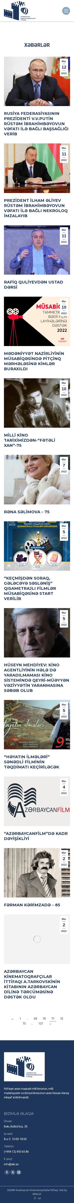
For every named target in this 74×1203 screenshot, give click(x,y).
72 (61, 1018)
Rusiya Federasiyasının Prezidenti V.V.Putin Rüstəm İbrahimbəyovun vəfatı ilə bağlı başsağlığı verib (36, 123)
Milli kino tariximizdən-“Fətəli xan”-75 (29, 440)
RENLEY (37, 1194)
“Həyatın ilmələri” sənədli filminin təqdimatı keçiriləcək (31, 761)
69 (35, 1018)
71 (52, 1018)
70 (44, 1018)
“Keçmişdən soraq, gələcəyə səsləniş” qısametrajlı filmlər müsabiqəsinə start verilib (30, 588)
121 (40, 1023)
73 (24, 1023)
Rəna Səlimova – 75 (27, 512)
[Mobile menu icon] (66, 11)
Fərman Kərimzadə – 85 (32, 905)
